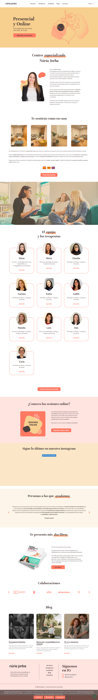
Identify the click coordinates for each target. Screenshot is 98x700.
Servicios (33, 3)
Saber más (60, 697)
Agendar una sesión (24, 35)
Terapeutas (41, 3)
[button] (8, 512)
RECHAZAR (49, 697)
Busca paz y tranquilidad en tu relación (48, 643)
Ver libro (58, 567)
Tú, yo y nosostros (71, 642)
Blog (58, 3)
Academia (51, 3)
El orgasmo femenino (17, 642)
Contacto (65, 3)
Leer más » (12, 653)
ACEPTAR (38, 697)
